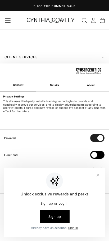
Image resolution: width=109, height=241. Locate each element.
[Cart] (102, 20)
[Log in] (93, 20)
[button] (7, 20)
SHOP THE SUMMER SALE (55, 6)
